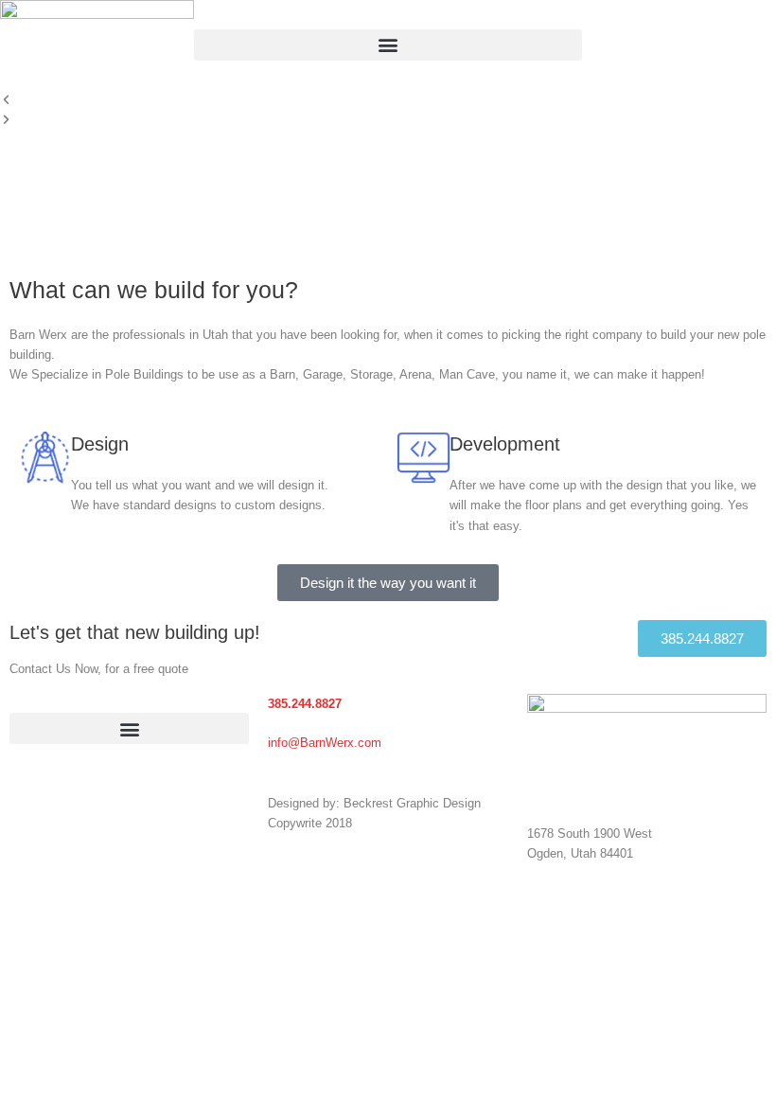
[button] (388, 45)
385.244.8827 (305, 704)
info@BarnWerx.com (324, 743)
